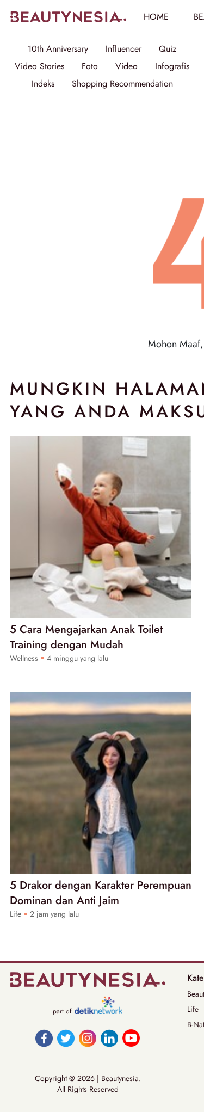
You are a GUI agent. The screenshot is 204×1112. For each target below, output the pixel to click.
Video (126, 66)
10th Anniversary (58, 49)
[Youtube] (131, 1038)
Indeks (43, 84)
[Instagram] (87, 1038)
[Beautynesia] (68, 17)
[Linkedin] (109, 1038)
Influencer (123, 49)
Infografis (172, 66)
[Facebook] (44, 1038)
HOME (156, 16)
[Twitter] (66, 1038)
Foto (90, 66)
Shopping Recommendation (122, 84)
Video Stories (39, 66)
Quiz (167, 49)
